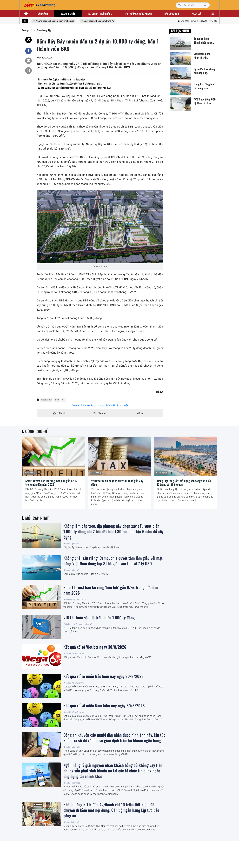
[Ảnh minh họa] (100, 226)
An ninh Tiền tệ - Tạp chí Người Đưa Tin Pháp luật (100, 405)
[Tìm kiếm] (205, 5)
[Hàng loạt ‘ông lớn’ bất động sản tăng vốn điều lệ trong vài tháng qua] (180, 88)
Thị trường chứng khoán (138, 13)
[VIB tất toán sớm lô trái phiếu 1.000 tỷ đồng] (41, 627)
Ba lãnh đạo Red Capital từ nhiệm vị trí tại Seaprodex (61, 79)
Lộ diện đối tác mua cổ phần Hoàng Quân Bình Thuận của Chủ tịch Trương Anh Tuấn (74, 87)
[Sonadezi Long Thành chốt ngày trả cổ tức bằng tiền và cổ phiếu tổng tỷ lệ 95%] (180, 43)
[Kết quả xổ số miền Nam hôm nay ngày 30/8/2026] (41, 715)
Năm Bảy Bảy (46, 400)
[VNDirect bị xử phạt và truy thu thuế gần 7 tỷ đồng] (119, 456)
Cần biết (67, 653)
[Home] (28, 40)
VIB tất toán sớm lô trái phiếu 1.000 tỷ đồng (99, 617)
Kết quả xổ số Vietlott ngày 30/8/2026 (94, 647)
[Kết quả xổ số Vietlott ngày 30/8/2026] (41, 656)
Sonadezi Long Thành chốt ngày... (204, 40)
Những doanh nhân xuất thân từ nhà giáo (48, 21)
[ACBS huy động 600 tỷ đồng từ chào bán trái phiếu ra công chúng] (180, 104)
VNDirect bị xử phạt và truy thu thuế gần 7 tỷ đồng (117, 482)
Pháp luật (197, 13)
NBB (57, 400)
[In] (28, 70)
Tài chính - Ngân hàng (73, 624)
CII (63, 400)
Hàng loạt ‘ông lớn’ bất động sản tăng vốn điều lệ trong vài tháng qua (184, 482)
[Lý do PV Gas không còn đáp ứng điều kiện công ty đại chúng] (180, 73)
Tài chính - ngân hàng (100, 13)
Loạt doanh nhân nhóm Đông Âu (92, 21)
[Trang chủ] (26, 13)
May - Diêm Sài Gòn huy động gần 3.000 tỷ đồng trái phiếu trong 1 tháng (70, 83)
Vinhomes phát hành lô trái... (202, 56)
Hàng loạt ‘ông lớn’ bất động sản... (204, 86)
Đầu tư (67, 543)
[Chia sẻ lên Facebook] (28, 51)
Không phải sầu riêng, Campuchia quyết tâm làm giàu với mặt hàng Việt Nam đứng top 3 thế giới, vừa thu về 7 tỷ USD (113, 560)
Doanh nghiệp (68, 13)
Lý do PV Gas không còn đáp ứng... (204, 71)
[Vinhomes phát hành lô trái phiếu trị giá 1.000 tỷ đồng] (180, 58)
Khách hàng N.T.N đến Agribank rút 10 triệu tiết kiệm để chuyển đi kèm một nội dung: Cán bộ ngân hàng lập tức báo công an (111, 810)
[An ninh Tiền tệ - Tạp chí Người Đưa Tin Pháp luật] (39, 5)
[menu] (213, 13)
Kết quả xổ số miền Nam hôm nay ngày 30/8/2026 (104, 705)
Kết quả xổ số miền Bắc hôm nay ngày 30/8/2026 (103, 676)
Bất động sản (172, 13)
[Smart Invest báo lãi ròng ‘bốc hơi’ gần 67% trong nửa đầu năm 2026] (53, 456)
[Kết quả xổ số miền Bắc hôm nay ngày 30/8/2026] (41, 686)
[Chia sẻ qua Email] (28, 60)
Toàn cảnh (42, 13)
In (141, 413)
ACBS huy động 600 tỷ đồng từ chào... (205, 101)
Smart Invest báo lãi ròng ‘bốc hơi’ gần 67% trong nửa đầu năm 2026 (51, 482)
